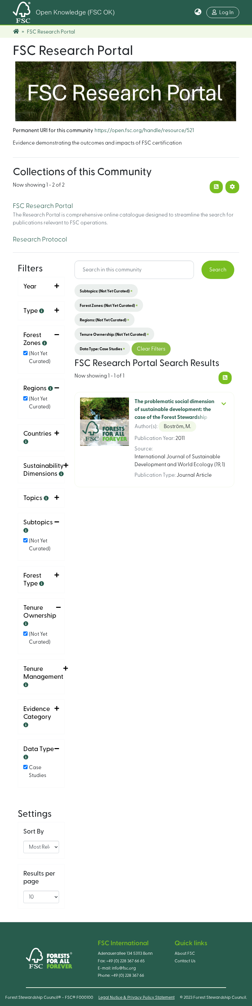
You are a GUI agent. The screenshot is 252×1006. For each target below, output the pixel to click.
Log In (226, 12)
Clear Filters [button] (151, 349)
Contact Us (185, 961)
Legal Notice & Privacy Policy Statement (136, 997)
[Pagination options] (232, 187)
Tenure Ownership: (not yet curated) (114, 334)
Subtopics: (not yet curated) (106, 290)
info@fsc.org (124, 968)
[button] (198, 12)
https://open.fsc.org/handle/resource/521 (144, 130)
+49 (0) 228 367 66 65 (125, 961)
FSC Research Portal (43, 206)
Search (217, 269)
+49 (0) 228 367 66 (127, 975)
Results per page (39, 877)
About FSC (185, 953)
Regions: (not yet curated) (104, 319)
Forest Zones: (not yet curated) (109, 305)
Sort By (33, 831)
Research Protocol (40, 239)
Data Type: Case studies (102, 348)
